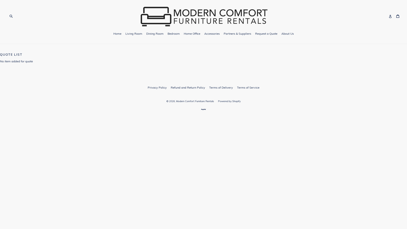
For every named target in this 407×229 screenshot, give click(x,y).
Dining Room (155, 33)
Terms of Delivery (221, 87)
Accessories (212, 33)
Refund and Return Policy (188, 87)
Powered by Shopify (229, 101)
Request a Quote (266, 33)
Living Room (133, 33)
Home (117, 33)
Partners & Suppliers (237, 33)
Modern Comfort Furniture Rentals (195, 101)
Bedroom (174, 33)
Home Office (192, 33)
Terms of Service (248, 87)
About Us (287, 33)
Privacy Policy (157, 87)
